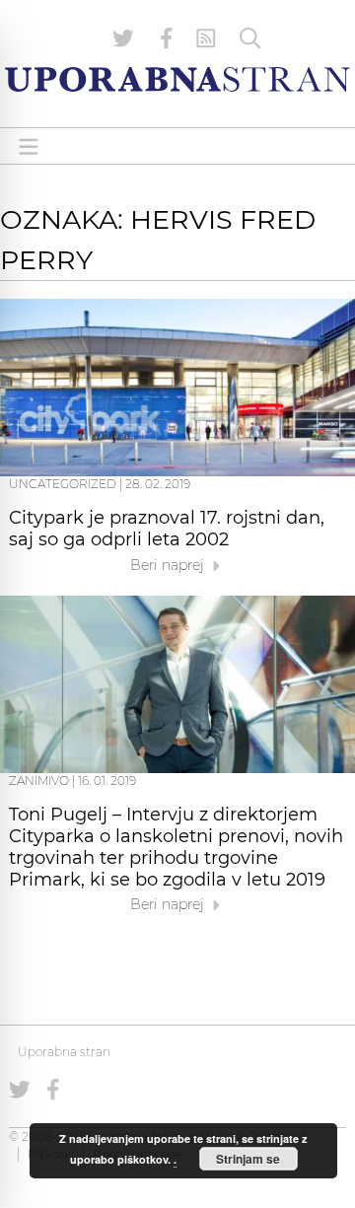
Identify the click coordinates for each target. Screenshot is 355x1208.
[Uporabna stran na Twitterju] (123, 38)
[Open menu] (28, 146)
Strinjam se (248, 1159)
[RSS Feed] (206, 38)
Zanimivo (39, 780)
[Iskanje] (250, 38)
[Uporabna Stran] (177, 79)
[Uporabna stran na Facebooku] (167, 38)
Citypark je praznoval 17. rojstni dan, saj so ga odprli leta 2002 (166, 528)
